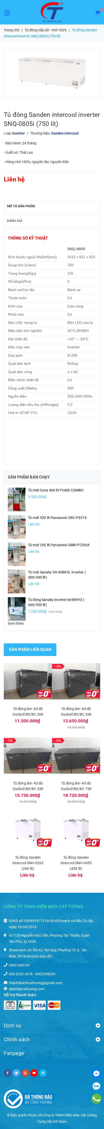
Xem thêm (16, 623)
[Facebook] (96, 1073)
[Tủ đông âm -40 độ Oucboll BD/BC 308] (28, 681)
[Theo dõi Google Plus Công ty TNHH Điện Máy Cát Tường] (25, 1073)
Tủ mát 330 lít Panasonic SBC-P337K (57, 518)
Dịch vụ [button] (12, 1025)
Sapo (63, 1121)
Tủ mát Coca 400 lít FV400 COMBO (56, 490)
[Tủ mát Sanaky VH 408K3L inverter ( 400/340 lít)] (16, 581)
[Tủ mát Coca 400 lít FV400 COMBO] (16, 499)
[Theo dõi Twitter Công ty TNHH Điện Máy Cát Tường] (16, 1073)
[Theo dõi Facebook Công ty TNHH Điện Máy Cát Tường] (7, 1073)
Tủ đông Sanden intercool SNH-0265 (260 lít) (28, 863)
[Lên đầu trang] (89, 1119)
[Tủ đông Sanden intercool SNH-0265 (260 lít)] (28, 830)
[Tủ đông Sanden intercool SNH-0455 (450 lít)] (76, 830)
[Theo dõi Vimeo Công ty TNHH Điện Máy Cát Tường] (43, 1073)
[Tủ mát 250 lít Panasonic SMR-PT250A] (16, 554)
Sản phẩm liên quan (30, 649)
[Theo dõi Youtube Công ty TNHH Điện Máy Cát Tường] (34, 1073)
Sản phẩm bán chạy (29, 477)
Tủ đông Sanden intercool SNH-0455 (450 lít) (76, 863)
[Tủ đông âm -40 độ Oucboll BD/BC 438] (76, 681)
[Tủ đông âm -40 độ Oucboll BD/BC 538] (28, 755)
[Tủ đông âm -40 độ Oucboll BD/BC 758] (76, 755)
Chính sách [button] (17, 1039)
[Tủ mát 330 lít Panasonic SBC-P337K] (16, 526)
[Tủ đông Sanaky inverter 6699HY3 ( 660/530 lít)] (16, 609)
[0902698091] (96, 1099)
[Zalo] (96, 1086)
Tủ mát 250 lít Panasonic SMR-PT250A (59, 545)
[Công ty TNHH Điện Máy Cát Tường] (52, 12)
